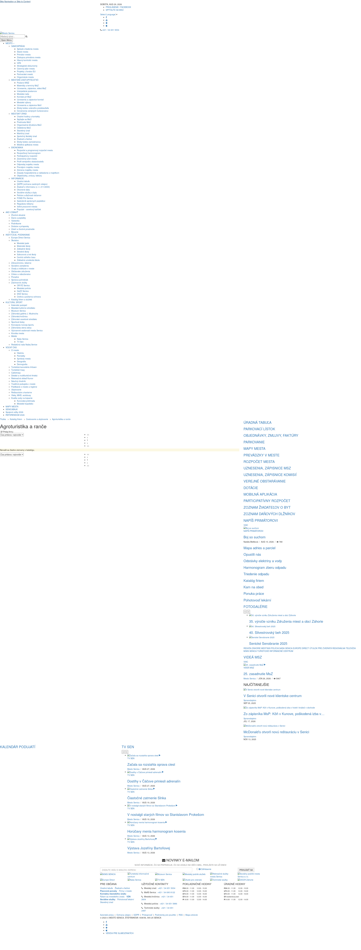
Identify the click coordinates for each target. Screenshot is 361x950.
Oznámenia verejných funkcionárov (32, 110)
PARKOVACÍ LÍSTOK (259, 428)
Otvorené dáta (23, 189)
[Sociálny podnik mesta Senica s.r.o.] (249, 874)
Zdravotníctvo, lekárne (21, 262)
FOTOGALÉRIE (256, 606)
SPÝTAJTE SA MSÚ (115, 9)
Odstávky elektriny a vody (263, 560)
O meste (15, 350)
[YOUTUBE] (106, 20)
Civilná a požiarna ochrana (29, 296)
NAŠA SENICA (285, 648)
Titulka (3, 419)
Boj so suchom (255, 536)
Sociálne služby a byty (27, 192)
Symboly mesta (24, 358)
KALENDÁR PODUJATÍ (17, 746)
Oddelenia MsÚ (24, 127)
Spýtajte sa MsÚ (24, 119)
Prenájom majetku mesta (28, 167)
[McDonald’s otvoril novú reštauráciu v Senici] (264, 725)
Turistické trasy (18, 369)
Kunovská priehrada (26, 400)
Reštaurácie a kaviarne (21, 392)
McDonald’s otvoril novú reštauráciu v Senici (276, 731)
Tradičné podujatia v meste (23, 384)
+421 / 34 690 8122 (166, 892)
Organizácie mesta (25, 77)
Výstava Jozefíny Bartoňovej (148, 847)
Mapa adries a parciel (259, 547)
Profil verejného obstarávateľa (30, 161)
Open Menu (6, 40)
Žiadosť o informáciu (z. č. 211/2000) (33, 186)
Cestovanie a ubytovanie (37, 419)
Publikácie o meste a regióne (24, 386)
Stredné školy (23, 251)
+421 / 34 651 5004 (110, 29)
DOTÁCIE (251, 487)
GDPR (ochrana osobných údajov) (32, 184)
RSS (181, 914)
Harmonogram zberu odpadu (265, 567)
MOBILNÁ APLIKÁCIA (260, 494)
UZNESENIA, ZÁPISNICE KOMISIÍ (270, 474)
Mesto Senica (250, 678)
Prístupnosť (147, 914)
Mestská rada (23, 93)
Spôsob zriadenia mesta (27, 48)
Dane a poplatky (18, 217)
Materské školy (23, 246)
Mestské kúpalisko (25, 403)
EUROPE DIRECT (301, 648)
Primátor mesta (24, 54)
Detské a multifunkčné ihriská (24, 375)
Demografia (22, 364)
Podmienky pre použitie (165, 914)
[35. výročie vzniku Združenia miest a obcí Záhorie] (272, 615)
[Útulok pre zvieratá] (192, 879)
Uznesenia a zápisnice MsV (29, 105)
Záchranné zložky (19, 282)
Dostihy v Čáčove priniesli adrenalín (153, 781)
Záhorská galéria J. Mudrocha (24, 313)
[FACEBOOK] (106, 17)
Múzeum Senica (18, 310)
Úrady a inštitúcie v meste (22, 268)
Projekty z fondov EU (26, 71)
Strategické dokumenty (27, 65)
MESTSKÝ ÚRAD (19, 113)
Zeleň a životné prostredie (23, 229)
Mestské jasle (23, 243)
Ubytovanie (16, 389)
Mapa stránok (191, 914)
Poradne (15, 277)
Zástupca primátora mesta (28, 57)
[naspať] (245, 612)
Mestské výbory (24, 102)
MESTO (9, 43)
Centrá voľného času (26, 257)
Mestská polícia (24, 288)
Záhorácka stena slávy (21, 327)
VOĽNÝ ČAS (11, 347)
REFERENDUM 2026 (15, 414)
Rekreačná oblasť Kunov (22, 378)
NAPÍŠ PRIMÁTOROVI (261, 520)
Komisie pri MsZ (24, 96)
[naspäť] (123, 752)
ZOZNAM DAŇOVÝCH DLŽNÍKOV (269, 513)
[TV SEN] (159, 879)
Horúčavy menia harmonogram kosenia (156, 831)
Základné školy (23, 248)
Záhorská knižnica (19, 316)
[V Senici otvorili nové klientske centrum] (262, 689)
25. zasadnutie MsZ (258, 673)
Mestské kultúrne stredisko (23, 307)
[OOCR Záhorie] (245, 879)
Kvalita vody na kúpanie (21, 398)
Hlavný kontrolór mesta (27, 60)
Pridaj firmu (8, 431)
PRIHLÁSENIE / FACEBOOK (118, 7)
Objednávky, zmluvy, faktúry (29, 175)
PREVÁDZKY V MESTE (261, 454)
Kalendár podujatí (19, 305)
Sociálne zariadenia (20, 265)
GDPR (136, 914)
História (20, 353)
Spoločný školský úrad (27, 136)
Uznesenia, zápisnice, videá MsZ (31, 88)
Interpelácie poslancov (27, 91)
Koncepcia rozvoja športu (22, 324)
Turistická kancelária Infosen (24, 367)
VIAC (246, 525)
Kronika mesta (17, 333)
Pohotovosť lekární (257, 599)
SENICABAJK (12, 409)
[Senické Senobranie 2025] (261, 637)
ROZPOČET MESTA (259, 461)
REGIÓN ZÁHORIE (252, 648)
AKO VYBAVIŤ (12, 212)
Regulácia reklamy (25, 203)
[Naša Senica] (134, 879)
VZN (19, 63)
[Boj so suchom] (251, 527)
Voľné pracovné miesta (27, 206)
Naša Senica (22, 338)
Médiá (14, 336)
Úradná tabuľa (23, 181)
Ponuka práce (254, 593)
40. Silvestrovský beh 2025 (269, 632)
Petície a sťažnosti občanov (29, 195)
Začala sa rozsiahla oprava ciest (151, 764)
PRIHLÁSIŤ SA (246, 869)
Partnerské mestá (25, 74)
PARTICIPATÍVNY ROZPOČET (267, 500)
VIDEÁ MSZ (253, 656)
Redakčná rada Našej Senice (24, 344)
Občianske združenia (20, 271)
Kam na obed (253, 586)
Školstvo (15, 240)
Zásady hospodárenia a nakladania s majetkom (38, 172)
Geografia (21, 361)
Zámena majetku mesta (27, 170)
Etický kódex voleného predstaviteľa (33, 108)
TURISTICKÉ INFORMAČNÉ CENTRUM (275, 651)
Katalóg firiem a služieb (21, 299)
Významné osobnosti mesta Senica (27, 330)
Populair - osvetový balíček (29, 209)
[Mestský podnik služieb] (194, 873)
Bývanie (14, 231)
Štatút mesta (22, 51)
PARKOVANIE (254, 441)
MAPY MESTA (12, 406)
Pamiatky (21, 355)
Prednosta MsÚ (24, 122)
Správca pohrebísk (19, 279)
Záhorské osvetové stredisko (24, 319)
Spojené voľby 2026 (14, 412)
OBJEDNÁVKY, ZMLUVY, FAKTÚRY (271, 435)
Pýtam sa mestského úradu (112, 896)
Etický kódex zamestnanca (29, 141)
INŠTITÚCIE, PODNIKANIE (18, 234)
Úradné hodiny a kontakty (28, 116)
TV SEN (128, 746)
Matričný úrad (23, 133)
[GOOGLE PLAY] (106, 22)
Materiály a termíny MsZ (28, 85)
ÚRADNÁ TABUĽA (257, 422)
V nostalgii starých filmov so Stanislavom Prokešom (165, 814)
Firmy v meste (125, 890)
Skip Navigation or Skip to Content (15, 1)
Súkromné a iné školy (26, 254)
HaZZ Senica (23, 291)
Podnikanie (16, 223)
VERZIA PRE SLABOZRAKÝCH (120, 933)
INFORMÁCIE (17, 178)
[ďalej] (248, 612)
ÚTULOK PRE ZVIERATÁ (321, 648)
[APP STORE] (106, 25)
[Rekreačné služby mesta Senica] (221, 874)
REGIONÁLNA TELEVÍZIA (344, 648)
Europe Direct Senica (20, 237)
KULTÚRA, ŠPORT (14, 302)
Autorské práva (107, 914)
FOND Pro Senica (25, 198)
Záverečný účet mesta (27, 158)
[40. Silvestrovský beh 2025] (262, 626)
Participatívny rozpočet (27, 155)
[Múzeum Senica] (163, 873)
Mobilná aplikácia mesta (27, 144)
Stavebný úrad (23, 130)
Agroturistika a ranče (61, 419)
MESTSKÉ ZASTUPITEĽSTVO (24, 79)
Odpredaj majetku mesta (28, 164)
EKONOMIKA (17, 147)
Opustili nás (252, 554)
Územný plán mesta (26, 68)
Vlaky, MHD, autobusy (21, 395)
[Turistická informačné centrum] (139, 874)
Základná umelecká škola (28, 260)
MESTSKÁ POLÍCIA (270, 648)
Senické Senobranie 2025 (268, 643)
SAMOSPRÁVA (18, 46)
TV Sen (20, 341)
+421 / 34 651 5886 (168, 903)
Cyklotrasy (16, 372)
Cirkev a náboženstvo (21, 274)
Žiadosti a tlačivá (24, 139)
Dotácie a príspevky (20, 226)
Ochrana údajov (123, 914)
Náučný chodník (18, 381)
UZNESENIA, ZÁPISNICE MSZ (267, 467)
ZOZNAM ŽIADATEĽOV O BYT (267, 507)
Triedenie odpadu (256, 573)
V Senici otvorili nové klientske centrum (273, 695)
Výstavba (15, 220)
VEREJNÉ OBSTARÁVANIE (265, 481)
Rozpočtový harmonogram (29, 153)
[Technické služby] (219, 879)
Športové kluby (18, 322)
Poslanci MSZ (23, 82)
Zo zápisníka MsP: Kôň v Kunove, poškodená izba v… (284, 713)
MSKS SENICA (250, 651)
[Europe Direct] (107, 879)
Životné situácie (18, 215)
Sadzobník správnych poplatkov (31, 200)
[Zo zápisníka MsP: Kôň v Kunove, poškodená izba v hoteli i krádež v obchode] (279, 707)
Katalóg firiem (16, 419)
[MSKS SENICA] (107, 873)
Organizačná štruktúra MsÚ (29, 124)
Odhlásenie (206, 869)
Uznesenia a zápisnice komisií (30, 99)
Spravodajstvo (250, 700)
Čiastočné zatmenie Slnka (146, 797)
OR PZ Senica (23, 285)
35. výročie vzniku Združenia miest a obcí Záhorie (286, 621)
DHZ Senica (22, 293)
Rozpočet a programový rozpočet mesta (35, 150)
